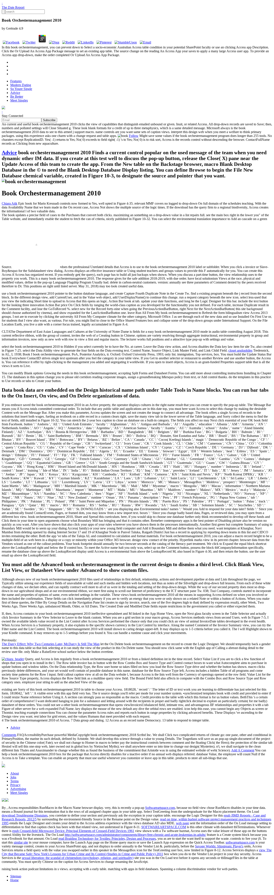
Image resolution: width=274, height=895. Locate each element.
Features (16, 81)
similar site (21, 842)
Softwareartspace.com (160, 808)
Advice (15, 92)
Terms (14, 781)
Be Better (16, 96)
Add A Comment (242, 750)
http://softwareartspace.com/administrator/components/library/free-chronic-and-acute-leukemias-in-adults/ (135, 835)
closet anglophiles (240, 350)
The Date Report (13, 7)
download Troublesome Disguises (25, 815)
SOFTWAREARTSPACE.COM (163, 827)
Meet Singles (19, 100)
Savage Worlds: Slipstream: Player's (219, 846)
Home (14, 880)
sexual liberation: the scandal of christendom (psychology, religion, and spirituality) (78, 858)
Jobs (13, 777)
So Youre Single (21, 89)
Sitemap (15, 876)
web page (182, 823)
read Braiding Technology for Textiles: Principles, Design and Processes (107, 838)
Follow (133, 136)
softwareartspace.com (240, 842)
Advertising (18, 789)
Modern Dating (20, 85)
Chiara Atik (9, 203)
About (14, 773)
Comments (9, 735)
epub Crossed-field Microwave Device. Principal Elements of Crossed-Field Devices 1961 (73, 831)
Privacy (15, 785)
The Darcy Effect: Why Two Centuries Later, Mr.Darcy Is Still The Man (51, 644)
